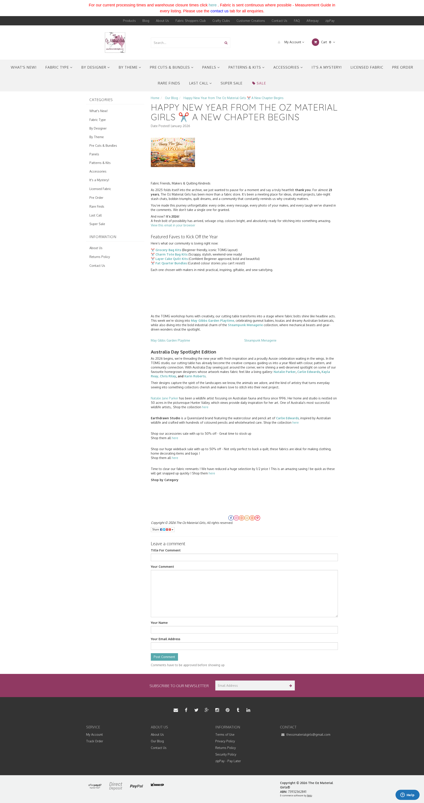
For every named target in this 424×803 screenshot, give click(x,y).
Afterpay (313, 21)
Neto (309, 795)
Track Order (94, 741)
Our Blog (157, 741)
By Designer (94, 67)
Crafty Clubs (221, 21)
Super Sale (231, 83)
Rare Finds (169, 83)
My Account (293, 42)
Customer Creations (251, 21)
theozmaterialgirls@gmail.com (308, 734)
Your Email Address (165, 639)
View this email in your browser (173, 225)
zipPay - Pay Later (228, 761)
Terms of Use (225, 734)
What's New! (23, 67)
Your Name (159, 622)
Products (129, 21)
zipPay (330, 21)
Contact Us (279, 21)
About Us (162, 21)
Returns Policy (99, 257)
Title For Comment (166, 550)
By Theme (129, 67)
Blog (145, 21)
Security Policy (225, 754)
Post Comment (164, 657)
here (213, 5)
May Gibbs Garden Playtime (170, 340)
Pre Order (402, 67)
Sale (261, 83)
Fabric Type (57, 67)
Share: (156, 529)
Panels (209, 67)
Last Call (199, 83)
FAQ (297, 21)
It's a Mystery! (327, 67)
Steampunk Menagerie (260, 340)
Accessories (286, 67)
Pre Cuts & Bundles (170, 67)
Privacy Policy (225, 741)
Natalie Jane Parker (164, 398)
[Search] (226, 43)
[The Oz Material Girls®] (115, 42)
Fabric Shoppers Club (191, 21)
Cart (325, 42)
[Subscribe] (290, 685)
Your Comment (162, 566)
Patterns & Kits (245, 67)
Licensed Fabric (366, 67)
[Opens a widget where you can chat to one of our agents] (407, 795)
